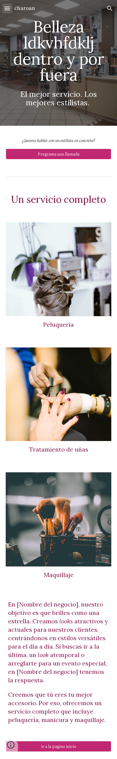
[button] (7, 8)
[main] (58, 63)
